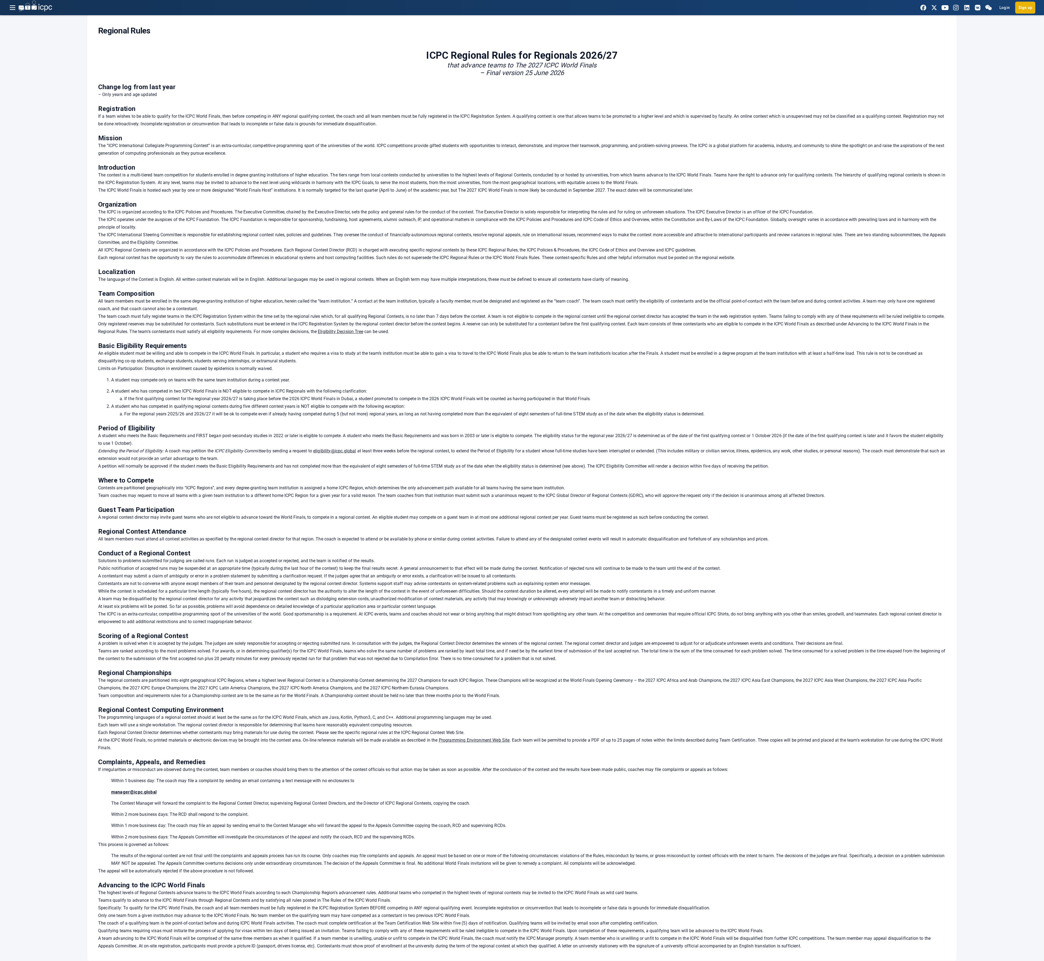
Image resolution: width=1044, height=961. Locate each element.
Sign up (1025, 7)
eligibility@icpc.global (334, 450)
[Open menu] (12, 7)
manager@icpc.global (134, 792)
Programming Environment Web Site (474, 740)
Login (1004, 7)
